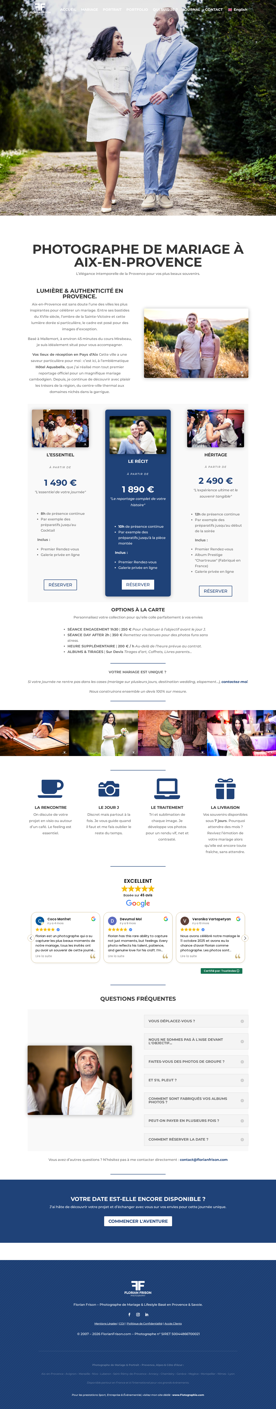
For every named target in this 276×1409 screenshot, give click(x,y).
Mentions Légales (105, 1323)
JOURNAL (191, 10)
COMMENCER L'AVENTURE (138, 1221)
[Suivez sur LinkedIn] (146, 1314)
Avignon (71, 1373)
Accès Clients (173, 1323)
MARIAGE (89, 10)
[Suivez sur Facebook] (129, 1314)
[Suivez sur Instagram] (138, 1314)
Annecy (153, 1373)
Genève (181, 1373)
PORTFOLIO (137, 10)
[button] (245, 938)
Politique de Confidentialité (144, 1323)
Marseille (84, 1373)
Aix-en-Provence (52, 1373)
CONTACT (214, 10)
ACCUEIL (68, 10)
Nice (95, 1373)
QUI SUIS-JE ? (165, 10)
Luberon (105, 1373)
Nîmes (222, 1373)
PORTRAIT (112, 10)
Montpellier (208, 1373)
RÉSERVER (60, 584)
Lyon (231, 1373)
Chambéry (167, 1373)
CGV (122, 1323)
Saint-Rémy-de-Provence (129, 1373)
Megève (193, 1373)
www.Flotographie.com (188, 1394)
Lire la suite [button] (44, 956)
